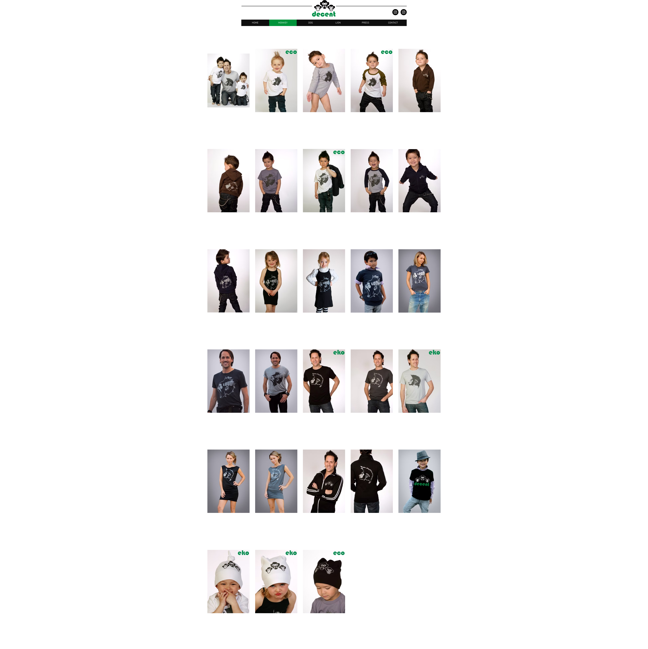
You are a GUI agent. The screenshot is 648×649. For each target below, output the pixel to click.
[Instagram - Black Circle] (395, 12)
